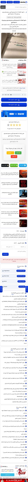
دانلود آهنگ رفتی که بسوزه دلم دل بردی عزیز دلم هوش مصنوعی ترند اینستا (15, 311)
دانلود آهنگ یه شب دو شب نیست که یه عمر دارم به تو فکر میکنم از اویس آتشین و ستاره (14, 316)
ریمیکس (3, 2)
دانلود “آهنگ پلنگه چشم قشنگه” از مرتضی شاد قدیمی (15, 364)
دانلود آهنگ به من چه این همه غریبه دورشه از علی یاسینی (15, 337)
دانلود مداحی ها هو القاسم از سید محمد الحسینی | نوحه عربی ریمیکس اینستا (15, 454)
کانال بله (22, 165)
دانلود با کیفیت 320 (12, 100)
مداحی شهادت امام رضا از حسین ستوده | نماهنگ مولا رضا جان (14, 412)
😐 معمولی (10, 153)
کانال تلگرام (13, 165)
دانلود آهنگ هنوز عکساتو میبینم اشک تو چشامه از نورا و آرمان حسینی (15, 321)
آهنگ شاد (10, 2)
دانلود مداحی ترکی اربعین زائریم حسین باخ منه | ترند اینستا (15, 427)
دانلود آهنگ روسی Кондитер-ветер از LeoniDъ (15, 307)
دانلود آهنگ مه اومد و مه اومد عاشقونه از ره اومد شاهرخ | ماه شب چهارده (15, 359)
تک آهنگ (9, 17)
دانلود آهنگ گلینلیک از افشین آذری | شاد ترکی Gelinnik (16, 385)
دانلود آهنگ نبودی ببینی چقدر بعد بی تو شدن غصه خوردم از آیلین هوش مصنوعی (15, 297)
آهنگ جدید (16, 2)
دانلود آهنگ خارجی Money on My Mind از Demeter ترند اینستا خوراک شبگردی (14, 303)
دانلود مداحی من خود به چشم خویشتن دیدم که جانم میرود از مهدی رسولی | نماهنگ (14, 438)
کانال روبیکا (4, 165)
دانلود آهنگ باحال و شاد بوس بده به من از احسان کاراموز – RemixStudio (15, 395)
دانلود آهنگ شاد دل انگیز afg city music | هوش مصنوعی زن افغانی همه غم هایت (15, 400)
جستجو (3, 7)
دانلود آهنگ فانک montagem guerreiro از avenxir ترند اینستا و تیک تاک (14, 326)
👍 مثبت (18, 153)
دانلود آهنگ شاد (21, 276)
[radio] (19, 125)
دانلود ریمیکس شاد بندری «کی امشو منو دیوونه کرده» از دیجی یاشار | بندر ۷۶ (15, 353)
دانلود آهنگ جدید (21, 271)
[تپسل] (2, 111)
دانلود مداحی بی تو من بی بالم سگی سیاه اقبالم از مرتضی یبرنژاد (15, 448)
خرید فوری (7, 475)
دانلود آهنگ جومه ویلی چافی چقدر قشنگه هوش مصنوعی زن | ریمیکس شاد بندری (15, 390)
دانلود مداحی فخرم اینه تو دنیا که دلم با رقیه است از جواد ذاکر (15, 422)
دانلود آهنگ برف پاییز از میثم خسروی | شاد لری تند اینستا (15, 374)
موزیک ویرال (23, 2)
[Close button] (27, 466)
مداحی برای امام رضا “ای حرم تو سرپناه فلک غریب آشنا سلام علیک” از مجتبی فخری (14, 417)
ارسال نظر (5, 254)
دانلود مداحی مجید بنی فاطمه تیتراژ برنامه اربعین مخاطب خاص (15, 433)
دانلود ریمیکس (21, 281)
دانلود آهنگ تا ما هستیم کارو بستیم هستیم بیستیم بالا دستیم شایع (13, 13)
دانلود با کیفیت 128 (13, 105)
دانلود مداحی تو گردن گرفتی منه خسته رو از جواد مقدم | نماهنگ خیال (14, 443)
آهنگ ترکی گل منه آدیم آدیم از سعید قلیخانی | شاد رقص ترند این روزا (15, 369)
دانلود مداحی (22, 286)
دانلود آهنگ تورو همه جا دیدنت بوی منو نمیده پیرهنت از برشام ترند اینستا (16, 331)
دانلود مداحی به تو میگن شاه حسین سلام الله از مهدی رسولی (14, 459)
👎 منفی (14, 156)
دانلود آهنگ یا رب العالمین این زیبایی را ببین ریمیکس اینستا (14, 342)
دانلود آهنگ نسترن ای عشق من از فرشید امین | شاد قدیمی (15, 379)
